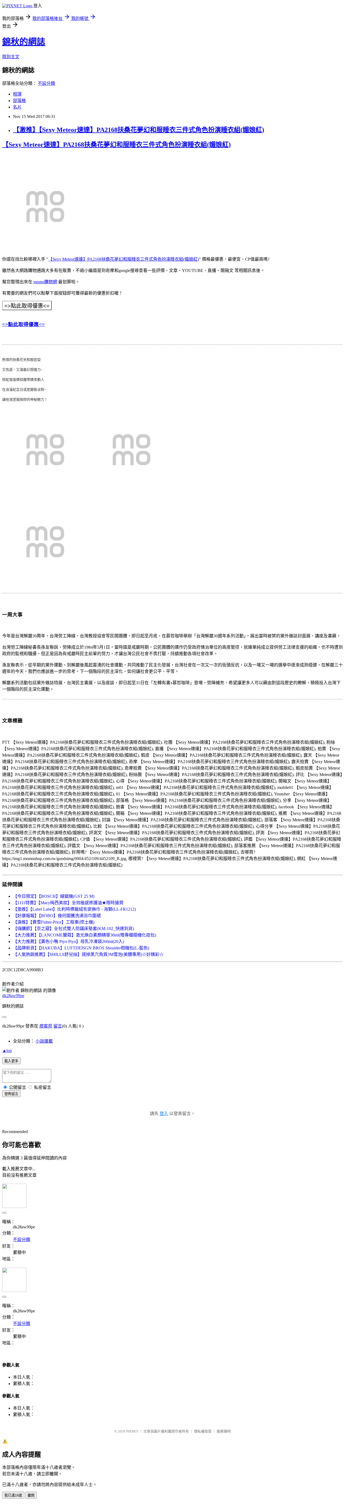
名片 (17, 107)
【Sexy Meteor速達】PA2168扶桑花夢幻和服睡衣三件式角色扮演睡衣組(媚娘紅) (116, 144)
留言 (57, 1026)
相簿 (17, 94)
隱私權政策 (203, 1431)
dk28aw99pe (13, 995)
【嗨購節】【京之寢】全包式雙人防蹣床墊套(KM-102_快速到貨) (73, 928)
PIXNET (132, 1431)
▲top (7, 1050)
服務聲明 (224, 1431)
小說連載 (44, 1041)
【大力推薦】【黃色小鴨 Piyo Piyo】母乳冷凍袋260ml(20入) (68, 941)
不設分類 (46, 83)
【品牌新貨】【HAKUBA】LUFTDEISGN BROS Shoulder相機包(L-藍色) (81, 948)
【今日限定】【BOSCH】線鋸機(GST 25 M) (53, 896)
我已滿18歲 (13, 1495)
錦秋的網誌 (23, 42)
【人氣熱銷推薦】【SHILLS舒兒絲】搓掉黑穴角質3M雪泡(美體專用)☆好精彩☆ (88, 954)
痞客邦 (45, 1026)
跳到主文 (10, 56)
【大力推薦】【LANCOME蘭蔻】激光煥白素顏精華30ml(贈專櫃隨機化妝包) (84, 935)
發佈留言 (11, 1094)
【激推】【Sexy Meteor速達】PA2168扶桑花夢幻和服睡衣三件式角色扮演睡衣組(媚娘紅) (138, 129)
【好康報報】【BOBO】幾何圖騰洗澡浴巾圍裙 (57, 915)
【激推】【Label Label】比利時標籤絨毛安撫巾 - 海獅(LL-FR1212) (74, 909)
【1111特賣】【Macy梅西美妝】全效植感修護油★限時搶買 (68, 902)
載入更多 (11, 1061)
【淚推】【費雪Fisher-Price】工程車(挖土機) (53, 922)
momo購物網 (45, 281)
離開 (30, 1495)
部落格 (19, 100)
